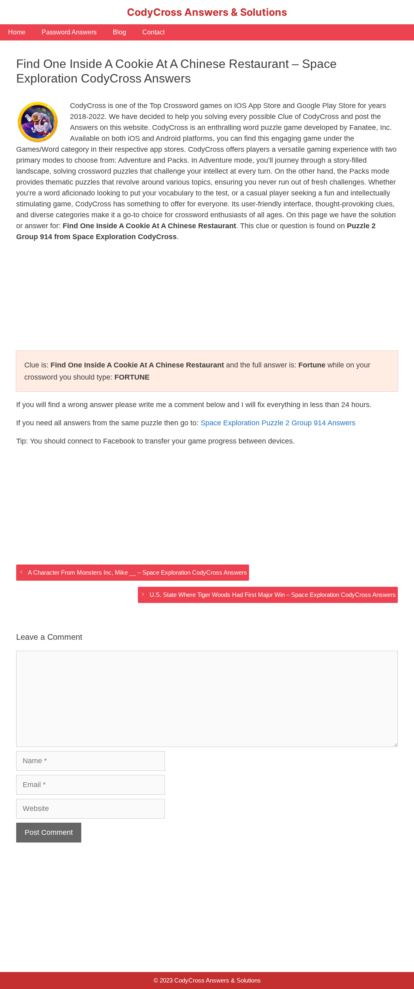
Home (16, 32)
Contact (153, 32)
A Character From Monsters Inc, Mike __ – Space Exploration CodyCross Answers (137, 572)
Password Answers (69, 32)
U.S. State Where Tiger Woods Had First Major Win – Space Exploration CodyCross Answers (273, 594)
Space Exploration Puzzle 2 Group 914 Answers (278, 423)
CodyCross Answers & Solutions (207, 12)
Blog (119, 32)
